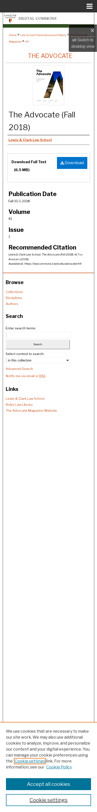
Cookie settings (30, 761)
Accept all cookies (48, 784)
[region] (48, 767)
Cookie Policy (59, 767)
